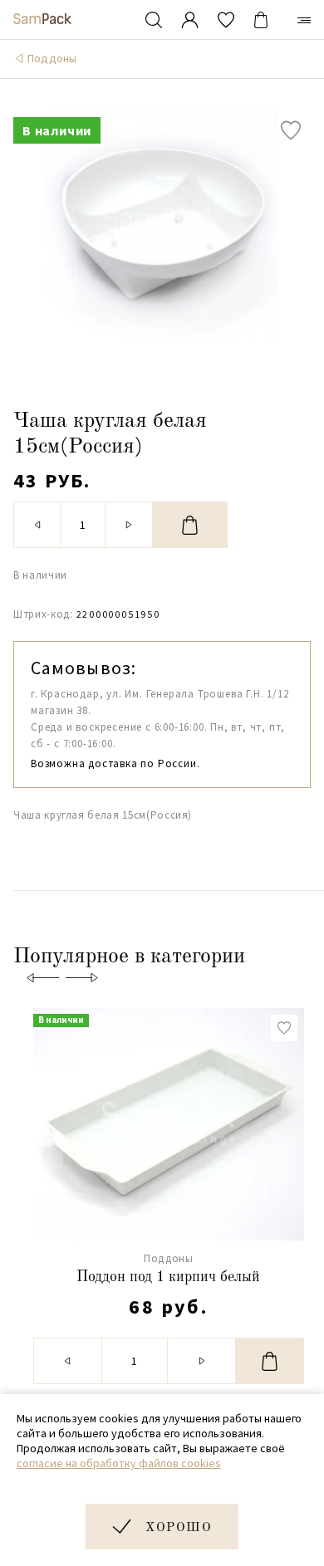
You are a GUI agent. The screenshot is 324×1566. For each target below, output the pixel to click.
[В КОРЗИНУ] (190, 525)
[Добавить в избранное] (290, 130)
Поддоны (51, 58)
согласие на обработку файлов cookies (119, 1463)
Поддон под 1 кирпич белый (168, 1277)
